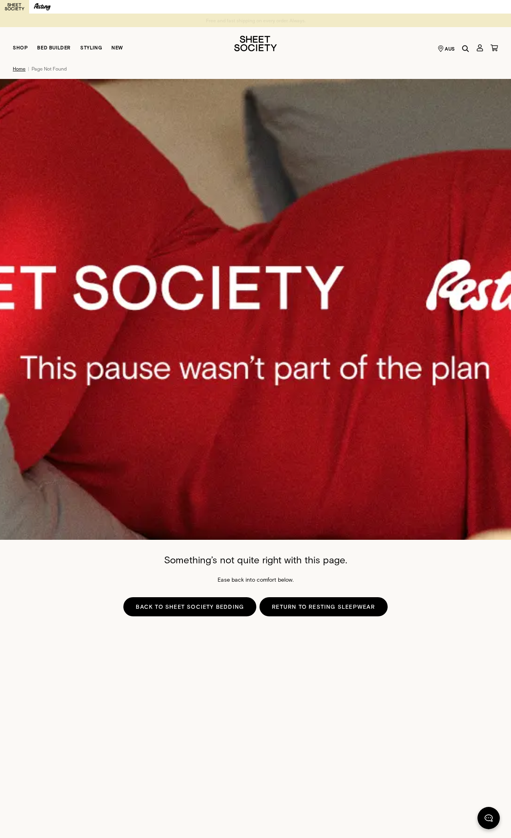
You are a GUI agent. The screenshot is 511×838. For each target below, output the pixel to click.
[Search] (465, 49)
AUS (450, 48)
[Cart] (494, 48)
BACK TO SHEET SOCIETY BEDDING (190, 606)
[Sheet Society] (255, 42)
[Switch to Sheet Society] (14, 7)
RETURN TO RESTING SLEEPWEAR (323, 606)
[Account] (480, 48)
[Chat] (488, 819)
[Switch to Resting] (42, 7)
